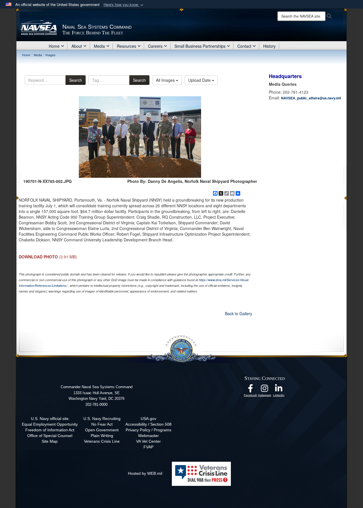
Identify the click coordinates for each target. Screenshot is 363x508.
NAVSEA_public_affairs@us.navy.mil (311, 98)
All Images (166, 80)
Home (54, 46)
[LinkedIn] (279, 390)
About (76, 46)
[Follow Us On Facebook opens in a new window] (250, 390)
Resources (126, 46)
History (269, 46)
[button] (124, 5)
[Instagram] (265, 390)
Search (75, 80)
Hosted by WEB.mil (145, 473)
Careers (155, 46)
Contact (244, 46)
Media (99, 46)
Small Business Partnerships (199, 46)
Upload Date (200, 80)
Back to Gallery (238, 313)
